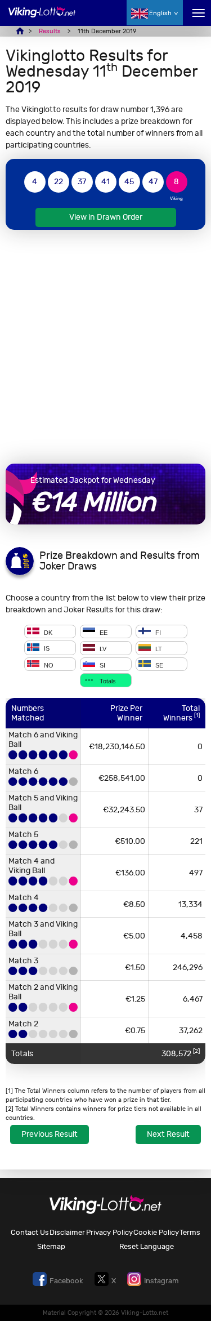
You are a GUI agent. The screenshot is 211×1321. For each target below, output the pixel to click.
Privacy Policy (109, 1232)
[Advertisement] (105, 346)
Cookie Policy (156, 1232)
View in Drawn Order (105, 217)
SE (158, 664)
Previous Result (49, 1134)
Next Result (168, 1134)
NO (47, 664)
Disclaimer (67, 1232)
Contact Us (30, 1232)
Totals (107, 681)
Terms (189, 1232)
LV (102, 649)
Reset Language (146, 1246)
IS (46, 649)
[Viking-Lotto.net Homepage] (42, 18)
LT (158, 649)
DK (47, 632)
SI (101, 664)
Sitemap (51, 1246)
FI (157, 632)
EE (102, 632)
